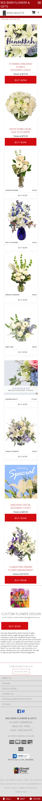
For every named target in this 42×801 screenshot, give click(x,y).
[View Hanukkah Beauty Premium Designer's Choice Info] (21, 377)
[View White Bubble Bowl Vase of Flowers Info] (21, 106)
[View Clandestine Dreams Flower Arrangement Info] (21, 544)
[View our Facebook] (19, 712)
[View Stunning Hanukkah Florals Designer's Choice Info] (21, 41)
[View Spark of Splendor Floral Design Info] (21, 429)
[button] (35, 13)
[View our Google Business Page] (23, 712)
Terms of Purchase (27, 788)
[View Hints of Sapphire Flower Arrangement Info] (21, 220)
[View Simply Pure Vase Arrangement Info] (21, 325)
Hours (36, 798)
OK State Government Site (30, 784)
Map (22, 798)
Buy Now (21, 80)
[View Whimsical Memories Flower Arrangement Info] (21, 273)
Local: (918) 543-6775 (21, 730)
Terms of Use (21, 792)
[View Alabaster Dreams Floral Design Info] (21, 168)
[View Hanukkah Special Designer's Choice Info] (21, 482)
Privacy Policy (10, 788)
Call (8, 798)
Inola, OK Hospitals (33, 780)
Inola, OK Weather (8, 784)
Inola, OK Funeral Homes (11, 780)
